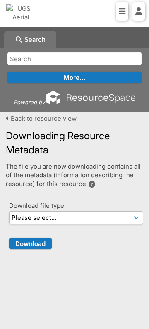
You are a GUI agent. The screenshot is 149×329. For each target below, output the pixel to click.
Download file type (36, 206)
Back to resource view (43, 118)
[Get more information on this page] (92, 184)
